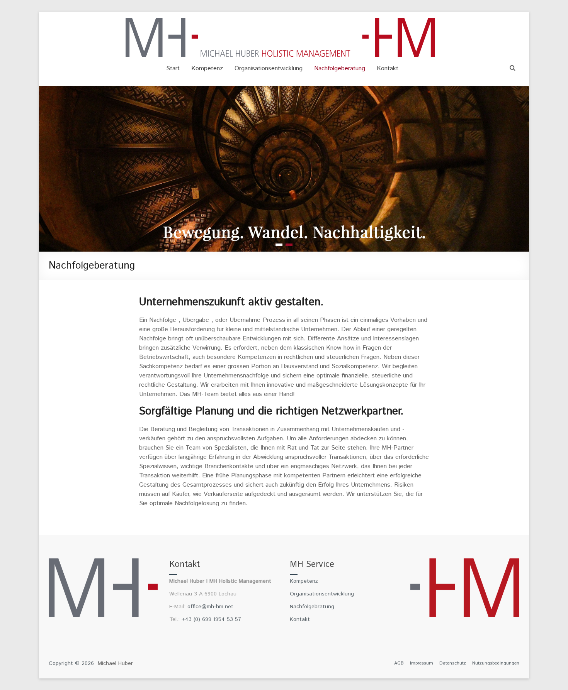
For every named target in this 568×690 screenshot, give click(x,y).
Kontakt (387, 68)
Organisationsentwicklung (269, 68)
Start (173, 68)
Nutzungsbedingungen (495, 663)
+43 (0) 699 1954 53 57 (211, 619)
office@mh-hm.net (210, 607)
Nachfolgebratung (312, 607)
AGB (399, 663)
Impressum (421, 663)
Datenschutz (452, 663)
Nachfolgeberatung (339, 68)
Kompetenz (207, 68)
